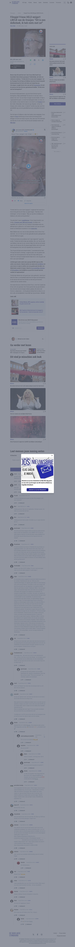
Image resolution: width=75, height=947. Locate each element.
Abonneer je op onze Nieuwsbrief (37, 489)
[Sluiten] (52, 455)
